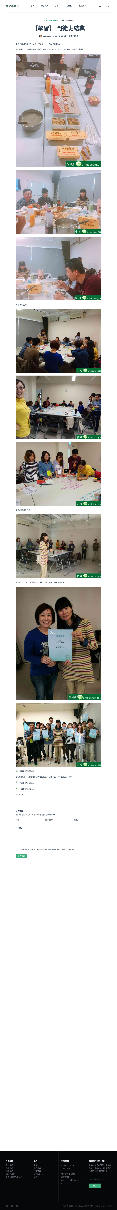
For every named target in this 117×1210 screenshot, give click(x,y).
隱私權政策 (10, 1174)
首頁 (32, 6)
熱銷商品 (9, 1168)
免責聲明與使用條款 (14, 1177)
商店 (56, 6)
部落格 (69, 6)
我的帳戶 (37, 1168)
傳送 (95, 1186)
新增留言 (20, 828)
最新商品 (9, 1165)
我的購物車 (38, 1174)
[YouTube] (17, 1206)
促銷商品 (9, 1171)
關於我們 (44, 6)
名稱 (18, 820)
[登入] (104, 6)
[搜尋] (108, 6)
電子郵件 (49, 820)
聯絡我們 (82, 6)
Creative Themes (100, 1206)
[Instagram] (12, 1206)
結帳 (35, 1177)
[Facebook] (7, 1206)
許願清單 (37, 1171)
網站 (76, 820)
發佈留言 (21, 856)
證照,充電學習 (73, 36)
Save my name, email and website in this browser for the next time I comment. (47, 849)
